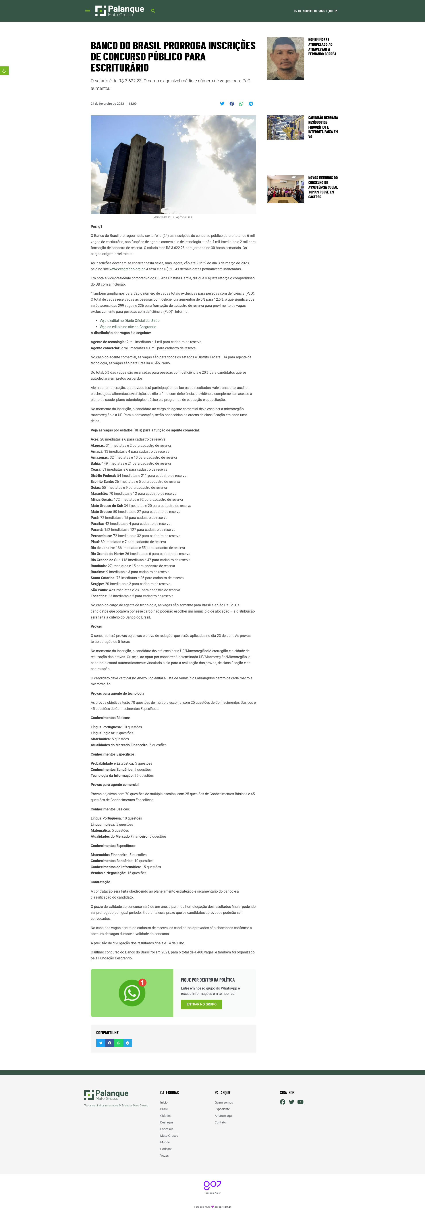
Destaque (166, 1122)
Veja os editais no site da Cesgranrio (128, 327)
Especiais (166, 1129)
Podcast (166, 1149)
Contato (220, 1122)
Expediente (222, 1109)
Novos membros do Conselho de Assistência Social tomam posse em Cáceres (323, 187)
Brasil (164, 1109)
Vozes (164, 1155)
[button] (4, 70)
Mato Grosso (169, 1135)
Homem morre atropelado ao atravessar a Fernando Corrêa (322, 46)
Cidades (165, 1115)
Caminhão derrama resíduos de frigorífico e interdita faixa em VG (323, 127)
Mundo (165, 1142)
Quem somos (224, 1102)
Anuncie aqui (223, 1115)
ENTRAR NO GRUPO (201, 1004)
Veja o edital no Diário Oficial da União (130, 321)
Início (164, 1102)
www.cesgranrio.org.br (127, 269)
